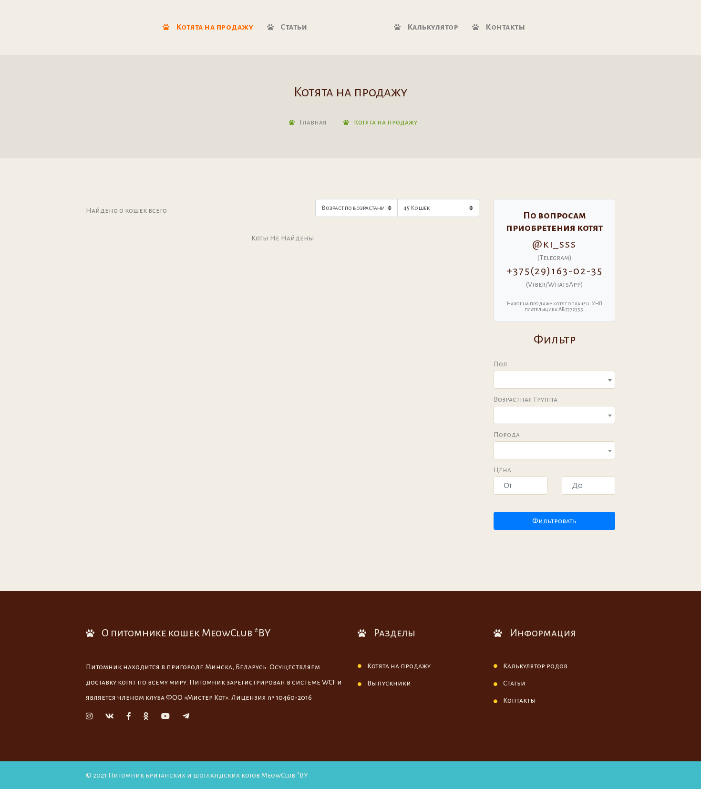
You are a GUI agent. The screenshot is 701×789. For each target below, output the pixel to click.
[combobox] (554, 380)
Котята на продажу (213, 27)
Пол (500, 364)
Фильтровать (554, 521)
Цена (502, 470)
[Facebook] (129, 716)
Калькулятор (431, 27)
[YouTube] (165, 716)
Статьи (293, 27)
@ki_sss (554, 244)
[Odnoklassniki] (146, 716)
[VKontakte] (109, 716)
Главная (313, 122)
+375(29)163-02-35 (554, 271)
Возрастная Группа (525, 399)
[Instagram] (89, 716)
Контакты (505, 27)
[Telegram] (186, 716)
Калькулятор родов (535, 666)
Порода (507, 434)
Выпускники (389, 683)
